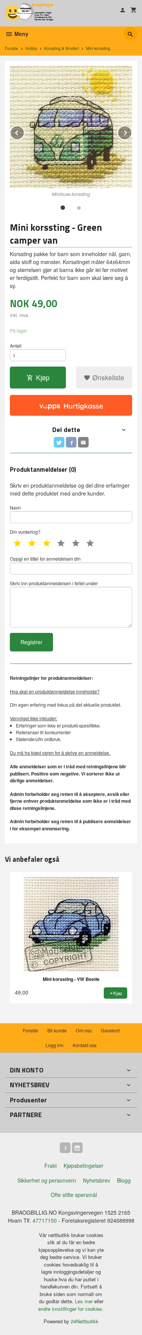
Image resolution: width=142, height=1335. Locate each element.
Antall (16, 345)
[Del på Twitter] (59, 442)
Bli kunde (57, 1030)
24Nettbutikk (84, 1321)
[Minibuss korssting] (71, 127)
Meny (20, 33)
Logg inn (54, 1045)
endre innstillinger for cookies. (71, 1308)
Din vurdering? (25, 531)
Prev (24, 131)
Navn (15, 507)
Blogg (124, 1180)
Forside (11, 48)
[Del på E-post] (83, 442)
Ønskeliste (107, 377)
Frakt (50, 1165)
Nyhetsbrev (96, 1180)
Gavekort (110, 1030)
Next (131, 131)
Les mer (84, 1301)
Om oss (84, 1030)
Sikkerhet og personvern (46, 1180)
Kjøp (43, 377)
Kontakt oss (85, 1045)
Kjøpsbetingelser (83, 1165)
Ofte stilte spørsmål (74, 1194)
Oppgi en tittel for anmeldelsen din (45, 558)
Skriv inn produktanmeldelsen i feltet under (54, 583)
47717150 (45, 1220)
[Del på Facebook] (71, 442)
